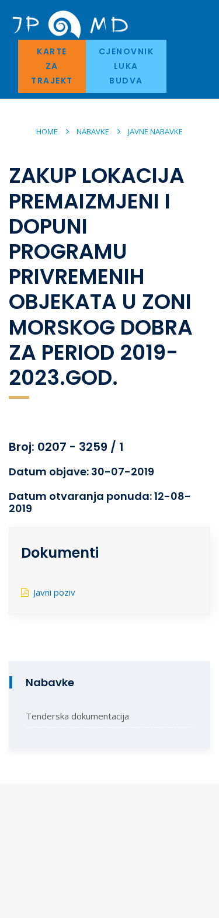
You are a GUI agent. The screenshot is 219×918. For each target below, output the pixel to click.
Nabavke (93, 131)
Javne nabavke (155, 131)
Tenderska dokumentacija (77, 716)
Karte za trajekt (52, 66)
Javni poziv (54, 592)
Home (47, 131)
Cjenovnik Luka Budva (126, 66)
